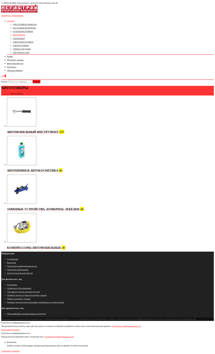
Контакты (11, 67)
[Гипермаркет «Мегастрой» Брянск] (19, 12)
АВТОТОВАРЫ (19, 35)
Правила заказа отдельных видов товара (27, 295)
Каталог (10, 21)
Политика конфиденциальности (22, 266)
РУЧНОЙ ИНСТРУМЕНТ (23, 31)
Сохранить (6, 351)
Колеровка (12, 284)
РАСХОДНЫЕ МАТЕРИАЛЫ (24, 28)
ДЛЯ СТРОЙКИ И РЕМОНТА (25, 24)
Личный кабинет (15, 70)
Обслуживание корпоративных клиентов (26, 313)
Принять (16, 329)
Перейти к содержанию (12, 15)
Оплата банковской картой (20, 273)
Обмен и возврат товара (19, 298)
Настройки (6, 329)
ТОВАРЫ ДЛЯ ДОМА (22, 49)
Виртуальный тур (15, 63)
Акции (10, 56)
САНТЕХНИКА (19, 38)
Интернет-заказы (15, 60)
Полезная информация (17, 269)
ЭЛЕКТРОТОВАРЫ (21, 45)
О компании (12, 259)
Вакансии (11, 262)
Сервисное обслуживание (19, 288)
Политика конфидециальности (126, 326)
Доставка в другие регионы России (23, 291)
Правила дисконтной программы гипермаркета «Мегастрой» (35, 302)
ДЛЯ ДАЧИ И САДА (21, 52)
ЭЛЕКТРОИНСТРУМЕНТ (23, 42)
